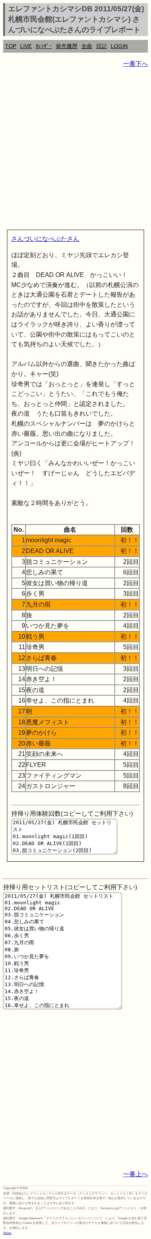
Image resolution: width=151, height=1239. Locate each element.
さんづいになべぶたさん (45, 238)
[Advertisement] (75, 150)
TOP (10, 46)
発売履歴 (66, 46)
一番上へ (135, 1174)
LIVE (26, 46)
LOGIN (119, 46)
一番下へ (135, 63)
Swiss (7, 1233)
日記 (101, 46)
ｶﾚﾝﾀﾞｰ (44, 46)
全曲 (86, 46)
